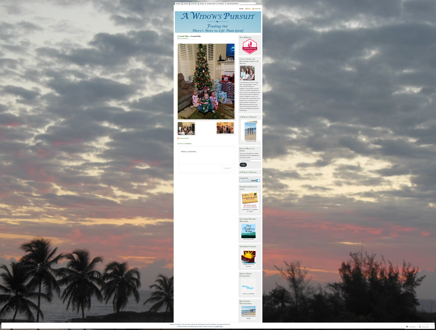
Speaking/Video (233, 3)
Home (178, 3)
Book (202, 3)
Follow (243, 164)
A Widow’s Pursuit (248, 172)
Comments (257, 9)
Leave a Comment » (182, 38)
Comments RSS (184, 138)
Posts (248, 9)
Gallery (221, 3)
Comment (227, 168)
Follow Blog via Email (247, 149)
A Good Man (183, 36)
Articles (194, 3)
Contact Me (211, 3)
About (185, 3)
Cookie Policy (218, 326)
